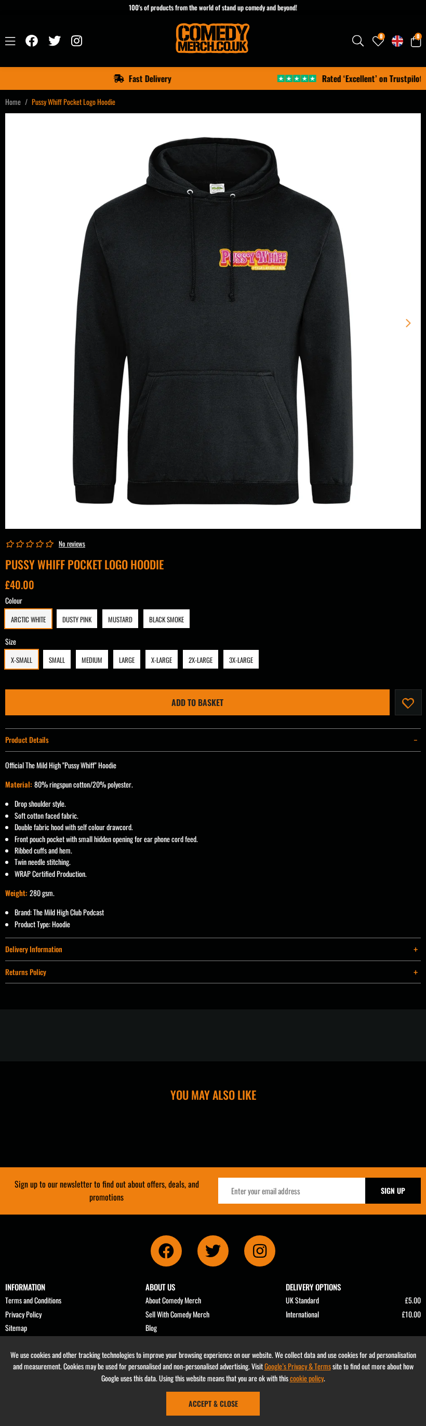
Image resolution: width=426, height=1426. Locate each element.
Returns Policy (25, 971)
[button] (416, 41)
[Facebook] (31, 41)
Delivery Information (33, 948)
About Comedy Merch (173, 1300)
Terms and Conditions (33, 1300)
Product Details (27, 739)
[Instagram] (77, 41)
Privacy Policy (23, 1314)
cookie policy (307, 1377)
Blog (151, 1327)
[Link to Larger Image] (213, 321)
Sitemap (16, 1327)
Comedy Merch (213, 41)
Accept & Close (213, 1403)
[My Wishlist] (378, 41)
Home (13, 101)
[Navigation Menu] (10, 41)
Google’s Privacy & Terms (297, 1366)
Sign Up (393, 1190)
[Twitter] (54, 41)
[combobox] (358, 41)
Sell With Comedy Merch (177, 1314)
